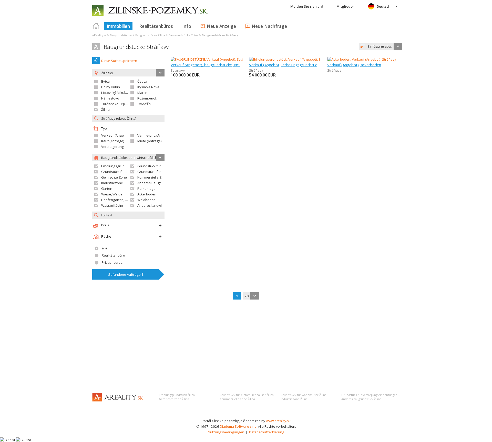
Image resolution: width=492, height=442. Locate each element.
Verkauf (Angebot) (115, 135)
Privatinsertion (113, 262)
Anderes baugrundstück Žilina (361, 399)
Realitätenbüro (113, 255)
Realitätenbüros (156, 26)
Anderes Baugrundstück (156, 183)
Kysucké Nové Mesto (153, 87)
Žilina (105, 109)
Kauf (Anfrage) (112, 141)
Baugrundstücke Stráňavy (136, 47)
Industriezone (112, 183)
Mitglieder (345, 6)
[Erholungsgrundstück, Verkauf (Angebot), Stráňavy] (289, 59)
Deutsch (384, 6)
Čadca (142, 81)
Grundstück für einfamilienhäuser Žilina (247, 395)
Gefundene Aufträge (126, 274)
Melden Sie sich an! (306, 6)
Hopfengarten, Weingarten (122, 199)
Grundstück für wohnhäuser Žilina (303, 395)
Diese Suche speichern (119, 60)
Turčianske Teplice (115, 104)
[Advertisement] (246, 343)
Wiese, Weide (111, 194)
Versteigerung (112, 146)
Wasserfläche (112, 205)
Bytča (105, 81)
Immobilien (118, 26)
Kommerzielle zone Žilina (237, 399)
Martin (142, 92)
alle (104, 248)
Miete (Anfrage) (149, 141)
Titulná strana (96, 26)
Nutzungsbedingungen (226, 432)
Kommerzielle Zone (152, 177)
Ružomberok (147, 98)
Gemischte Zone (114, 177)
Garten (106, 188)
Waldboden (146, 199)
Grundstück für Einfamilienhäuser (163, 166)
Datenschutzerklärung (266, 432)
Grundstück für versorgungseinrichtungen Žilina (373, 395)
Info (186, 26)
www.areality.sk (278, 420)
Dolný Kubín (110, 87)
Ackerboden (146, 194)
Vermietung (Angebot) (154, 135)
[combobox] (380, 46)
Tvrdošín (144, 104)
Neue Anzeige (221, 26)
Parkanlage (146, 188)
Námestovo (110, 98)
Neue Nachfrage (269, 26)
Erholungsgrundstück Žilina (177, 395)
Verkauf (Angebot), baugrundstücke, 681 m (207, 64)
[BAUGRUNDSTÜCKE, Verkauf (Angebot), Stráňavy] (209, 59)
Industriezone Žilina (294, 399)
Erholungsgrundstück (118, 166)
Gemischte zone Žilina (174, 399)
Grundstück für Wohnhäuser (123, 171)
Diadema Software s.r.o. (238, 426)
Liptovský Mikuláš (115, 92)
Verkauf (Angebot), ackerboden (354, 64)
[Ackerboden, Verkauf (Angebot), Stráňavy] (361, 59)
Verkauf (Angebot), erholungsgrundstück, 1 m (285, 64)
